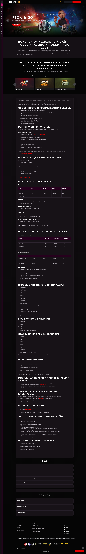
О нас (18, 524)
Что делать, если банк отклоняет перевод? (26, 478)
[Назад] (14, 84)
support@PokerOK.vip (28, 411)
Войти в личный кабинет (25, 177)
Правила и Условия (35, 525)
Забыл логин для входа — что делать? (25, 465)
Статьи (49, 525)
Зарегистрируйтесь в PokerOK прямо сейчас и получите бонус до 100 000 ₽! (36, 453)
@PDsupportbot (28, 409)
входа (31, 166)
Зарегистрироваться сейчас (26, 153)
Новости (49, 524)
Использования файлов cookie (38, 528)
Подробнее (16, 27)
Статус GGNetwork (20, 525)
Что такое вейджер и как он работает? (25, 482)
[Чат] (83, 548)
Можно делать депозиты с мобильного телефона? (27, 474)
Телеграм (41, 398)
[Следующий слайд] (81, 20)
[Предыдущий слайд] (7, 20)
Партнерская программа (21, 528)
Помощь (18, 527)
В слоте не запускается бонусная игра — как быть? (27, 486)
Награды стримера (20, 530)
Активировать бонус (24, 227)
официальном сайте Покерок (39, 134)
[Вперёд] (74, 84)
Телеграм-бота (43, 384)
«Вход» (43, 420)
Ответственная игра (36, 531)
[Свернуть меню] (2, 2)
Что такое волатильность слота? (24, 490)
